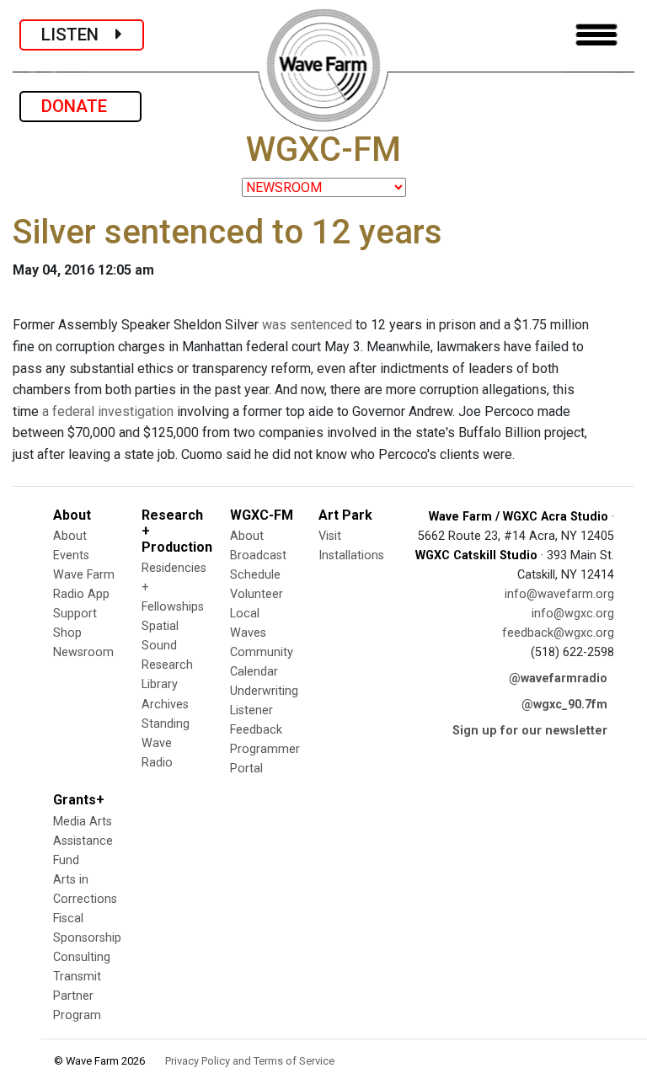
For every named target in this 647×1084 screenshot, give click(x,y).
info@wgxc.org (573, 613)
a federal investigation (108, 411)
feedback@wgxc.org (558, 633)
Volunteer (256, 594)
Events (71, 555)
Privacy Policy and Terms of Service (249, 1061)
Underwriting (264, 691)
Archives (165, 704)
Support (75, 613)
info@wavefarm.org (559, 594)
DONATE (80, 106)
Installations (351, 555)
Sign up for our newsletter (529, 731)
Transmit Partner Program (77, 996)
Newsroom (83, 652)
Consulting (81, 957)
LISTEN (78, 34)
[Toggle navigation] (596, 35)
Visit (329, 536)
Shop (67, 633)
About (70, 536)
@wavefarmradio (558, 678)
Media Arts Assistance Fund (83, 841)
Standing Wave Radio (166, 743)
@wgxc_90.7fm (564, 704)
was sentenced (307, 325)
